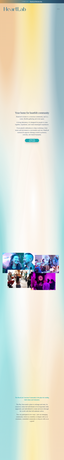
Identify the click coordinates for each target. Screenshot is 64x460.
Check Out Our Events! (32, 140)
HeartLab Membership (36, 1)
